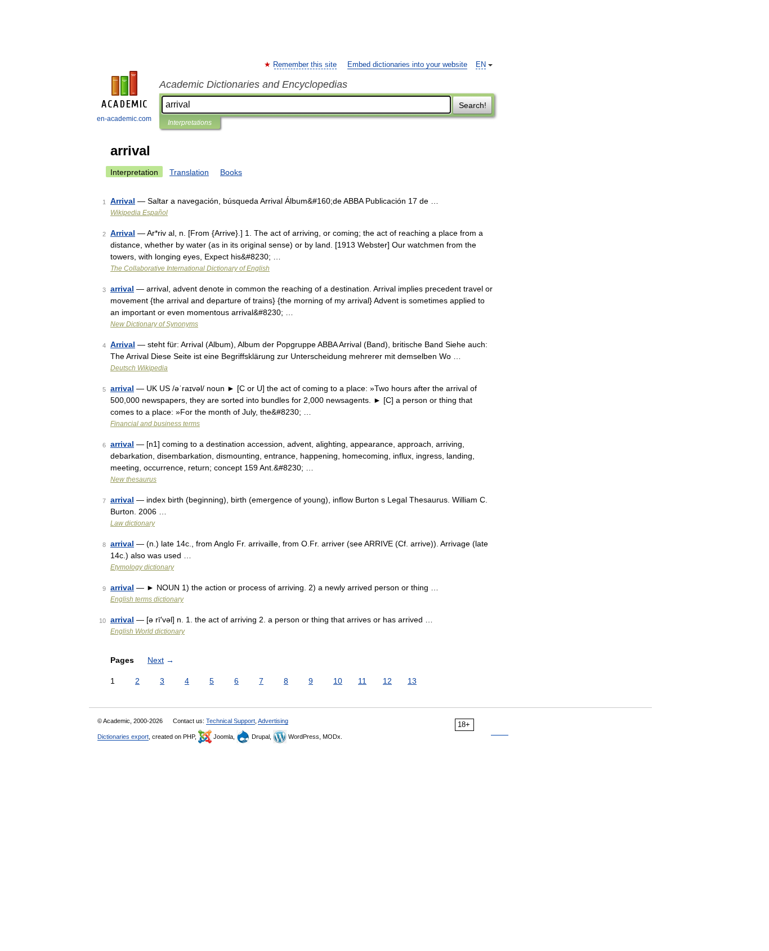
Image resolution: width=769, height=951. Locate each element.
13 (412, 680)
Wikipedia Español (139, 213)
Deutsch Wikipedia (139, 368)
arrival (122, 288)
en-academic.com (124, 119)
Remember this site (305, 65)
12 (387, 680)
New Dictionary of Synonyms (154, 324)
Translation (189, 172)
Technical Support (230, 720)
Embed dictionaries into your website (407, 65)
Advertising (273, 720)
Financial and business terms (155, 424)
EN (481, 65)
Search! (472, 105)
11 (362, 680)
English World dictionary (147, 631)
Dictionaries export (123, 736)
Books (231, 172)
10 (337, 680)
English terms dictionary (147, 599)
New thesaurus (133, 479)
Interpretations (190, 123)
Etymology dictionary (142, 567)
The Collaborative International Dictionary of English (190, 268)
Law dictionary (132, 523)
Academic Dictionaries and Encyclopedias (253, 84)
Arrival (122, 200)
